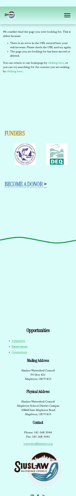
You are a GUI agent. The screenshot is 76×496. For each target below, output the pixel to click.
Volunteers (18, 341)
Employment (20, 346)
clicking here (56, 63)
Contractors (19, 352)
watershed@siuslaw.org (38, 444)
